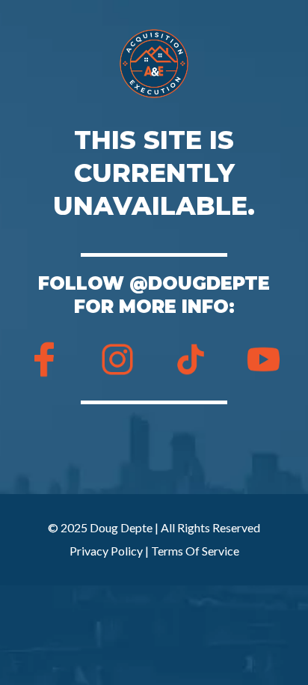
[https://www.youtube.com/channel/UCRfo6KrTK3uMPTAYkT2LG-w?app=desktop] (264, 359)
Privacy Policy (106, 551)
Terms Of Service (195, 551)
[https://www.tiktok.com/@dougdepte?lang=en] (190, 359)
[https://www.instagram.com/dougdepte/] (117, 359)
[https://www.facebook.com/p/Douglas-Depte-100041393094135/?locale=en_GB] (44, 359)
